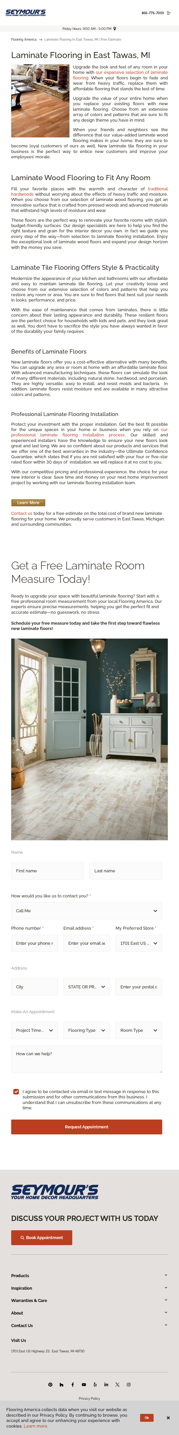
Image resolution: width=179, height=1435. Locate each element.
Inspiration (21, 1288)
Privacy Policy (89, 1398)
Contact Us (22, 1325)
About (17, 1313)
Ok (147, 1418)
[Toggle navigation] (168, 12)
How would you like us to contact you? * (51, 895)
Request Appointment (86, 1126)
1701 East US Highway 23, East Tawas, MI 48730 (48, 1351)
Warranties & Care (29, 1300)
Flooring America (24, 39)
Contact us (21, 513)
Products (20, 1275)
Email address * (78, 928)
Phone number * (27, 928)
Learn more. (36, 1426)
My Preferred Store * (136, 928)
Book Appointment (44, 1237)
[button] (86, 910)
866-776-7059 (153, 13)
